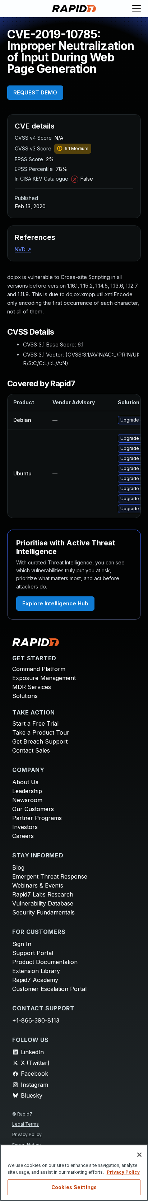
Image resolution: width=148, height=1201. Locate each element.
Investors (25, 826)
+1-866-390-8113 (35, 1020)
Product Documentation (45, 961)
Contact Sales (31, 750)
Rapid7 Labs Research (42, 894)
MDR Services (31, 686)
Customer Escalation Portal (49, 988)
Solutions (25, 695)
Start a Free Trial (35, 723)
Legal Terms (25, 1124)
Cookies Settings (74, 1187)
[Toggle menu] (136, 9)
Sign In (21, 944)
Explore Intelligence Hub (55, 603)
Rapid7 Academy (35, 979)
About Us (25, 782)
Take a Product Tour (40, 732)
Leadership (27, 791)
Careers (23, 835)
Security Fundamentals (43, 912)
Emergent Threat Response (49, 876)
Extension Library (36, 970)
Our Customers (33, 809)
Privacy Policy (27, 1134)
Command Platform (38, 668)
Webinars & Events (37, 885)
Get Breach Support (40, 741)
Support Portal (32, 952)
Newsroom (27, 800)
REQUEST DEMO (35, 92)
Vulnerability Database (42, 903)
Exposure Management (44, 677)
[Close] (139, 1155)
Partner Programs (37, 817)
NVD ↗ (23, 249)
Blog (18, 867)
